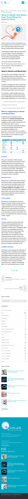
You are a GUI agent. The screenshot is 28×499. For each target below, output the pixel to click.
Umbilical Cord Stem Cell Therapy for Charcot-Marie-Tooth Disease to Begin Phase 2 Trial (15, 379)
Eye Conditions (4, 326)
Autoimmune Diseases (6, 310)
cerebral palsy (11, 131)
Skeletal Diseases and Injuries (7, 345)
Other (2, 337)
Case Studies (4, 318)
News (7, 11)
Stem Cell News (13, 11)
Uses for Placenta (5, 358)
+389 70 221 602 (4, 444)
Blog (4, 11)
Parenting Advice (5, 339)
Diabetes (3, 321)
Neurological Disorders (6, 331)
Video (2, 361)
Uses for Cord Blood (22, 11)
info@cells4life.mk (5, 445)
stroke (20, 131)
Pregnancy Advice (5, 342)
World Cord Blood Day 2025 (13, 393)
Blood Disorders (5, 315)
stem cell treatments (20, 98)
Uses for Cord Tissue (7, 12)
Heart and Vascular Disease (7, 329)
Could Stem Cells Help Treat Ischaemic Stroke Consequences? (16, 371)
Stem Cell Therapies (5, 350)
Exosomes (3, 323)
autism (5, 131)
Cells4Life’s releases (14, 132)
